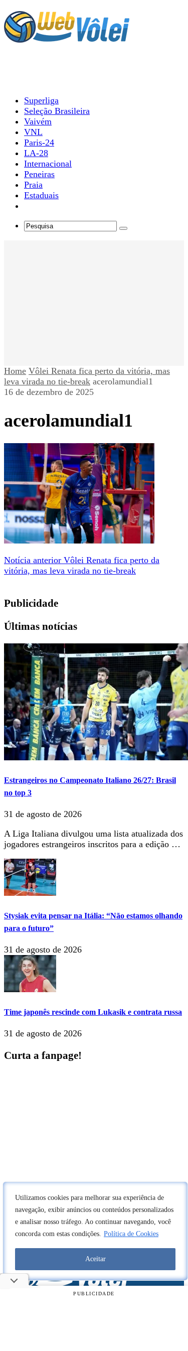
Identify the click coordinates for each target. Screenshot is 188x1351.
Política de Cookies (131, 1234)
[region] (95, 1231)
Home (15, 371)
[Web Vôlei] (66, 38)
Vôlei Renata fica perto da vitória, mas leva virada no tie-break (87, 376)
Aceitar (95, 1259)
